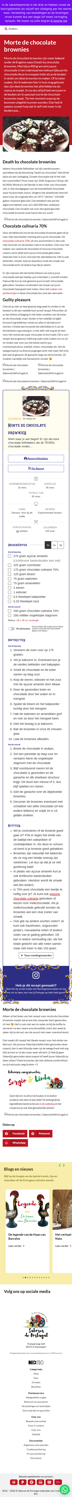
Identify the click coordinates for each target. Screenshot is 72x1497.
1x (48, 545)
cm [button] (26, 620)
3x (60, 545)
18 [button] (17, 620)
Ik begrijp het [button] (59, 20)
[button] (9, 419)
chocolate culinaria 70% (16, 240)
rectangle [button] (34, 620)
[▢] (10, 556)
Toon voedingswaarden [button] (38, 955)
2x (54, 545)
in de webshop (47, 1103)
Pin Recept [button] (37, 468)
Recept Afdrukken (37, 458)
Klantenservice (36, 1393)
